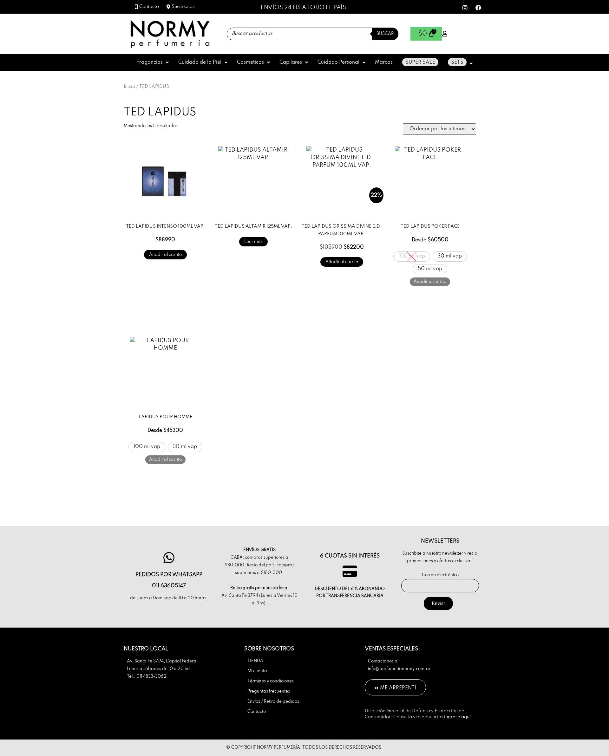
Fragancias (149, 62)
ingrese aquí (457, 717)
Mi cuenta (257, 671)
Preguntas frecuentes (268, 691)
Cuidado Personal (338, 62)
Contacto (256, 712)
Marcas (384, 62)
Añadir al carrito (165, 255)
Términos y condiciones (270, 681)
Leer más (253, 242)
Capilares (290, 62)
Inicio (129, 86)
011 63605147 (169, 586)
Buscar (385, 34)
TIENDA (255, 661)
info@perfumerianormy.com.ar (399, 669)
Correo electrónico (440, 575)
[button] (153, 62)
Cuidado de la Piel (199, 62)
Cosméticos (250, 62)
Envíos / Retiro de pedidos (273, 702)
